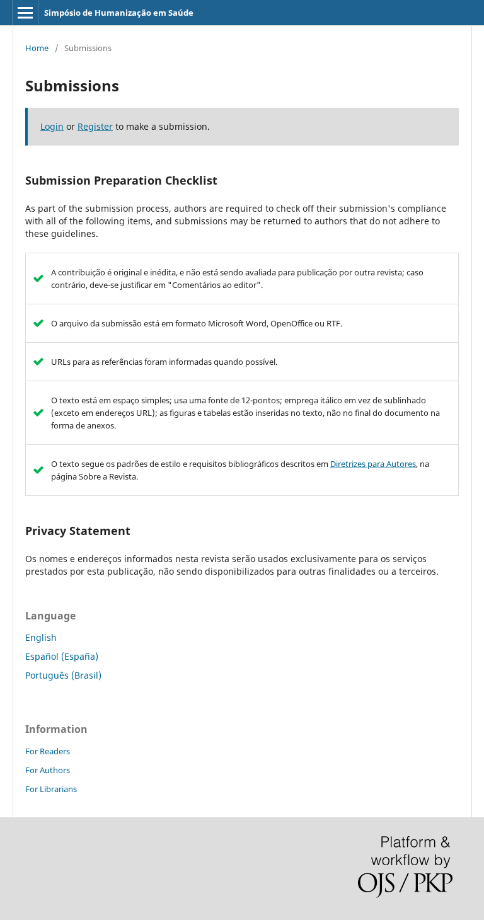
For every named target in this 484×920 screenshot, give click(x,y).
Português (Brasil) (63, 675)
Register (95, 126)
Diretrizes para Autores (373, 463)
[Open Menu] (25, 12)
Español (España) (61, 656)
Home (37, 48)
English (41, 637)
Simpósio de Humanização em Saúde (118, 12)
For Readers (47, 751)
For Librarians (51, 789)
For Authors (47, 770)
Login (52, 126)
